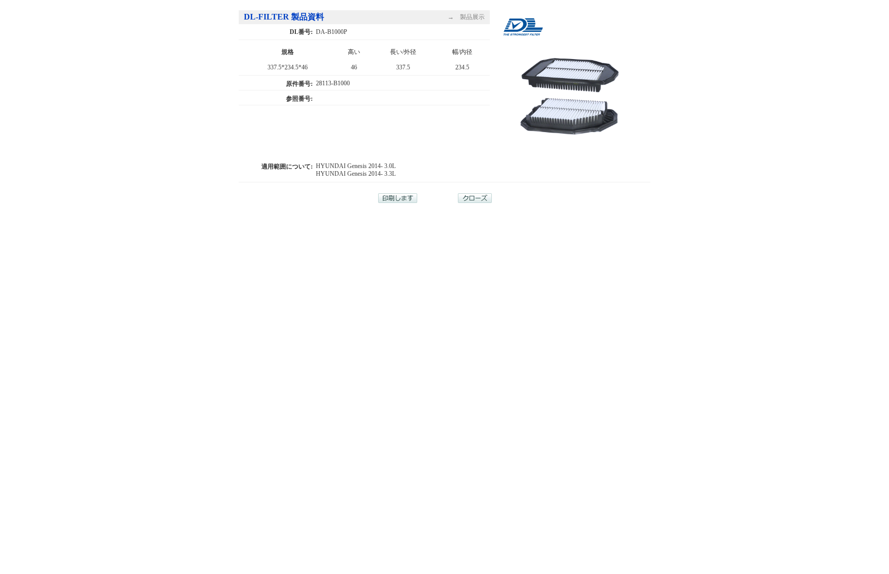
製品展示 (472, 17)
